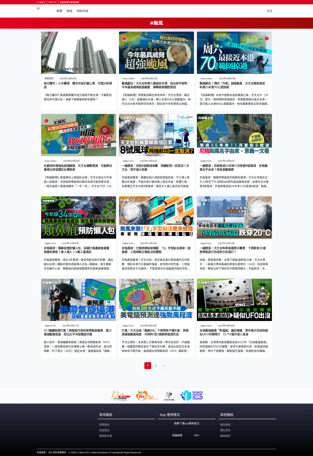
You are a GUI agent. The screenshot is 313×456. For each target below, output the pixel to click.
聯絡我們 (225, 435)
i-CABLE (41, 2)
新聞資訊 (104, 424)
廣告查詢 (225, 424)
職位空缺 (225, 430)
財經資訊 (104, 430)
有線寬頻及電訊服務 (69, 2)
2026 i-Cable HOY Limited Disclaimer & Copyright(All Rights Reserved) (106, 452)
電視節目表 (105, 435)
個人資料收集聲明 (57, 452)
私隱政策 (41, 452)
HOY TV (53, 2)
